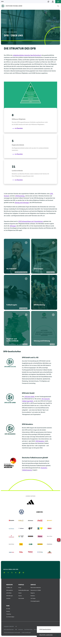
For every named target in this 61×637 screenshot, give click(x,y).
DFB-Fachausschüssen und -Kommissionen (30, 221)
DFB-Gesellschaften (45, 629)
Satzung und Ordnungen (22, 202)
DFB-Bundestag (19, 195)
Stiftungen (13, 226)
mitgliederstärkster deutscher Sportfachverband (27, 55)
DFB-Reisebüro (40, 441)
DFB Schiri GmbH (29, 396)
